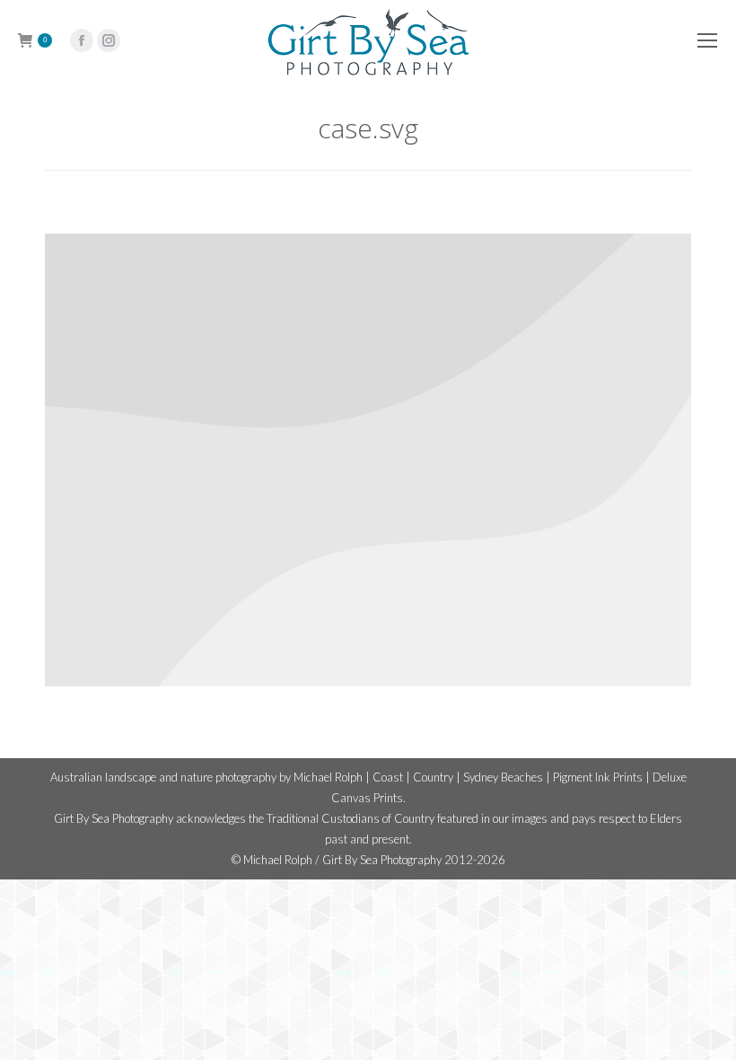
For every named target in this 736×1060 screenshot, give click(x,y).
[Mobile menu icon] (707, 40)
